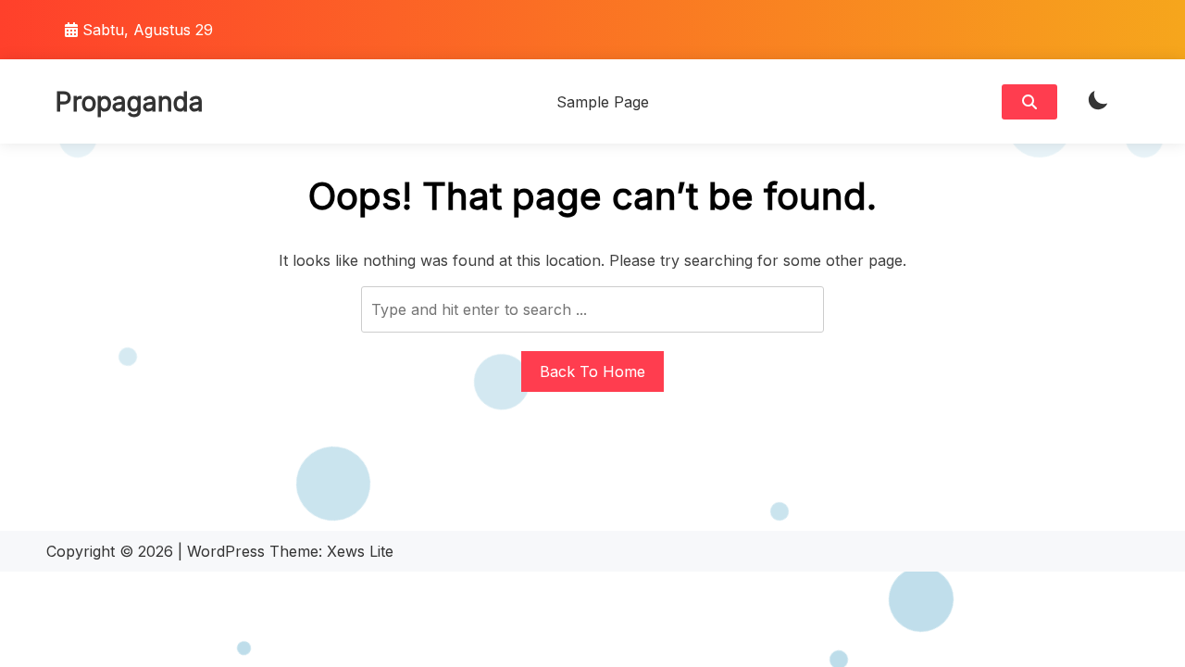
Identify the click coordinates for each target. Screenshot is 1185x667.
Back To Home (592, 371)
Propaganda (130, 102)
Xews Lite (360, 551)
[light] (1097, 101)
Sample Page (602, 102)
